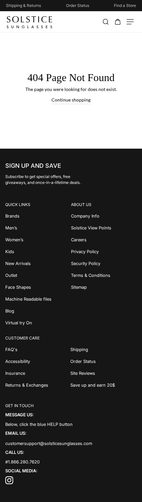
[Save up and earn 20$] (103, 385)
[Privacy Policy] (104, 251)
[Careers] (104, 240)
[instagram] (9, 482)
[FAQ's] (37, 349)
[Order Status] (103, 361)
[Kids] (38, 251)
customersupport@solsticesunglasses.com (48, 443)
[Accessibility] (37, 361)
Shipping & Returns (23, 5)
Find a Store (125, 5)
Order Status (77, 5)
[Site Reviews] (103, 373)
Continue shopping (71, 100)
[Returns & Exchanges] (37, 385)
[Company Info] (104, 216)
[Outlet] (38, 275)
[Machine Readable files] (38, 299)
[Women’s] (38, 240)
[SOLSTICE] (29, 21)
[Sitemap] (104, 287)
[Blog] (38, 311)
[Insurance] (37, 373)
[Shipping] (103, 349)
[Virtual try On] (38, 323)
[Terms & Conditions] (104, 275)
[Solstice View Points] (104, 228)
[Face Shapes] (38, 287)
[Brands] (38, 216)
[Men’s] (38, 228)
